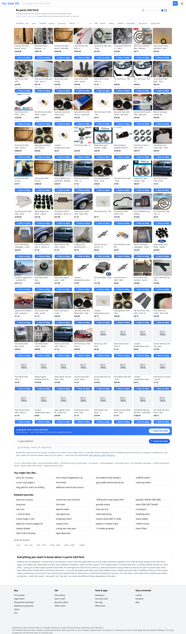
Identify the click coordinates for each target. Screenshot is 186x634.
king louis (20, 504)
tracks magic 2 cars (25, 518)
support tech (62, 523)
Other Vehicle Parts (28, 16)
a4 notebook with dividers (108, 477)
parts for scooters (25, 477)
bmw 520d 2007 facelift (147, 504)
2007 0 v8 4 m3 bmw (26, 533)
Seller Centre (60, 606)
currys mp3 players (25, 482)
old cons (20, 509)
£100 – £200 (55, 545)
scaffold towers (143, 477)
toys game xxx (63, 514)
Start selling (60, 595)
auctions (52, 23)
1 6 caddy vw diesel (105, 528)
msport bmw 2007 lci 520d (108, 518)
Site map (98, 602)
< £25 (18, 545)
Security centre (101, 599)
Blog (137, 602)
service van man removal (68, 499)
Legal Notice (19, 599)
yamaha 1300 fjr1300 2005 (148, 499)
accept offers (130, 23)
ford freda (61, 482)
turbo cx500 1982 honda (31, 465)
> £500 (81, 545)
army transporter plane (48, 463)
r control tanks (23, 514)
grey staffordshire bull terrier (110, 482)
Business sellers (61, 602)
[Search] (175, 3)
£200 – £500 (69, 545)
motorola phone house (53, 465)
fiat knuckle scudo (28, 463)
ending (111, 23)
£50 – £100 (41, 545)
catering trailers (143, 482)
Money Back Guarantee (24, 602)
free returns (143, 23)
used (33, 23)
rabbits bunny (142, 523)
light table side (63, 533)
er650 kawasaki (106, 463)
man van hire (102, 509)
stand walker (142, 518)
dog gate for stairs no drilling (30, 487)
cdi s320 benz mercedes (141, 463)
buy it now (61, 23)
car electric (93, 463)
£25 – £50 (29, 545)
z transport (141, 509)
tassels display (23, 528)
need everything (103, 514)
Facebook (139, 599)
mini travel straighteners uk (69, 477)
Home (18, 16)
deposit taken (62, 509)
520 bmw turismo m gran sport (73, 463)
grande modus (103, 504)
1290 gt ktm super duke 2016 (110, 499)
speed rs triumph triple (107, 523)
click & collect (155, 23)
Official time (100, 606)
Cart (16, 613)
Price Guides (19, 595)
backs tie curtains (24, 499)
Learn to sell (60, 599)
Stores (16, 609)
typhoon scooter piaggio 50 (29, 523)
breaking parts (143, 514)
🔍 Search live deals (159, 441)
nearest (102, 23)
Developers (100, 595)
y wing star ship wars (66, 528)
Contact (139, 595)
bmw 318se (141, 528)
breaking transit (63, 518)
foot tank (60, 504)
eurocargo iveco (122, 463)
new (27, 23)
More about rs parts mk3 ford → (103, 455)
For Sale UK (10, 3)
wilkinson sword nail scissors (70, 487)
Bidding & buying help (23, 606)
